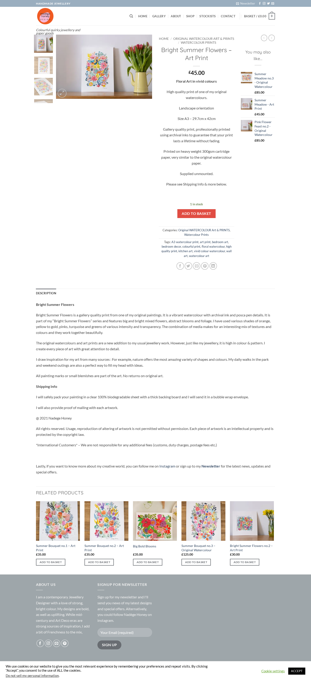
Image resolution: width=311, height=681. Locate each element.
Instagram (167, 466)
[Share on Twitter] (188, 266)
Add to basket (196, 213)
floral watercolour (213, 246)
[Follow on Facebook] (259, 3)
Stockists (207, 16)
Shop (190, 16)
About (176, 16)
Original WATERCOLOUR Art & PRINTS (203, 39)
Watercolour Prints (198, 42)
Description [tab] (46, 293)
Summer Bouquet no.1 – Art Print (55, 548)
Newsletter (210, 466)
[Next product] (264, 38)
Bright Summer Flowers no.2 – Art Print (251, 548)
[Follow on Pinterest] (65, 643)
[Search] (131, 16)
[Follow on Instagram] (264, 3)
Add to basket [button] (51, 562)
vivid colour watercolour (209, 251)
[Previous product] (271, 38)
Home (142, 16)
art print (205, 242)
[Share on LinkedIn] (213, 266)
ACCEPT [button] (297, 671)
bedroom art (220, 242)
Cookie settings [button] (273, 671)
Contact (228, 16)
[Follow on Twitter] (268, 3)
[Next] (144, 66)
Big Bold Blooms (144, 546)
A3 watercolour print (185, 242)
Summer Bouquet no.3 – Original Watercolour (198, 548)
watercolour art (199, 256)
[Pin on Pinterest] (205, 266)
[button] (245, 3)
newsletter (128, 597)
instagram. (105, 620)
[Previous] (64, 66)
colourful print (191, 246)
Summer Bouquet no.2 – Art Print (104, 548)
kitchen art (185, 251)
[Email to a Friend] (196, 266)
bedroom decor (171, 246)
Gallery (159, 16)
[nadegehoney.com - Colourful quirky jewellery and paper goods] (58, 16)
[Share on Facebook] (180, 266)
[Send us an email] (272, 3)
